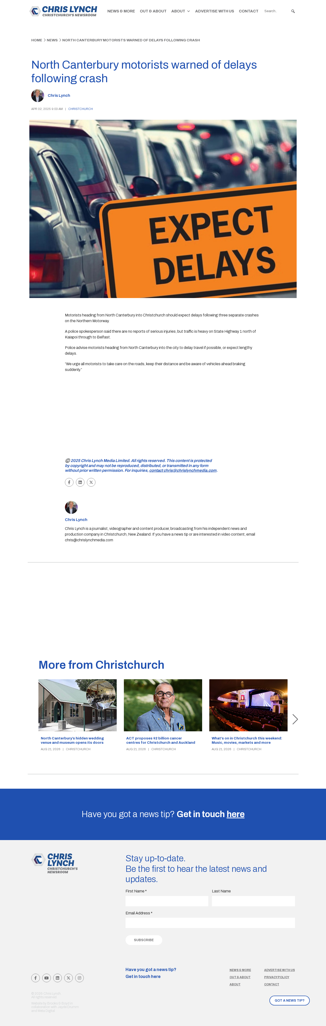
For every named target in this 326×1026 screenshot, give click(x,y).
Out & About (153, 11)
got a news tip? (290, 1000)
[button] (293, 11)
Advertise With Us (214, 11)
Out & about (240, 977)
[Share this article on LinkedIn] (80, 482)
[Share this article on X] (91, 482)
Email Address (139, 913)
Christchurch (80, 109)
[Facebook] (35, 978)
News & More (121, 11)
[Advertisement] (163, 421)
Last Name (221, 891)
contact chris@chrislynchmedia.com (182, 470)
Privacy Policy (276, 977)
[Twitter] (68, 978)
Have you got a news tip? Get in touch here (151, 973)
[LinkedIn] (57, 978)
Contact (248, 11)
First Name (136, 891)
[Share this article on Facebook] (69, 482)
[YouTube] (46, 978)
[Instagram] (79, 978)
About (178, 11)
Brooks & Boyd (58, 1003)
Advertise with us (279, 970)
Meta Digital (46, 1011)
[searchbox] (280, 11)
